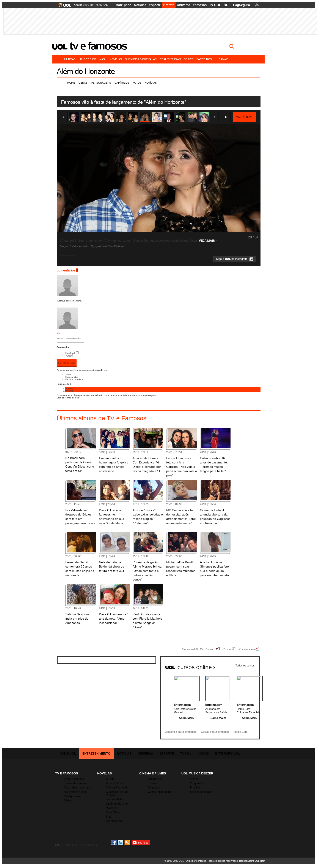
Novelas (116, 59)
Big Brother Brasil (75, 791)
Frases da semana (75, 783)
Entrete (168, 5)
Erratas (227, 649)
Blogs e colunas (92, 59)
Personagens (101, 82)
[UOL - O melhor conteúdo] (63, 6)
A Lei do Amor (114, 783)
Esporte (155, 5)
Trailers (152, 783)
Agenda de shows (201, 791)
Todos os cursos (244, 665)
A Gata (110, 778)
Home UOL (68, 753)
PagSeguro (241, 5)
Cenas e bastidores (160, 791)
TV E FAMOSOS (66, 773)
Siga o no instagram (232, 259)
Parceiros (204, 59)
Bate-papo (123, 5)
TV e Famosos (98, 46)
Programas (197, 783)
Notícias (140, 5)
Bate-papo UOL (227, 753)
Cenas (83, 82)
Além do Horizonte (86, 71)
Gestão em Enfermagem (215, 731)
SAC (105, 4)
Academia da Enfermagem (180, 731)
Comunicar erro (247, 649)
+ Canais (222, 59)
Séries (188, 59)
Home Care (241, 731)
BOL (227, 5)
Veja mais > (208, 240)
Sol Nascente (114, 821)
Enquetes (154, 787)
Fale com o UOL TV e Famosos (198, 649)
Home (71, 82)
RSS (127, 842)
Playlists (195, 787)
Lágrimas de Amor (117, 803)
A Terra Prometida (117, 787)
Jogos (203, 753)
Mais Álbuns (244, 117)
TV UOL (215, 5)
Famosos (200, 5)
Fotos (137, 82)
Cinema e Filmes (152, 773)
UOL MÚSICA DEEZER (197, 773)
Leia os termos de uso (68, 398)
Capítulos (122, 82)
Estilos (194, 778)
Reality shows (170, 59)
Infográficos (155, 778)
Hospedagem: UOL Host (252, 861)
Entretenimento (96, 753)
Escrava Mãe (114, 799)
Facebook (70, 353)
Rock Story (113, 812)
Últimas (69, 59)
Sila (108, 816)
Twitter (68, 356)
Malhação (112, 808)
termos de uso (100, 370)
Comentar (66, 363)
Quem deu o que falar (141, 59)
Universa (183, 5)
